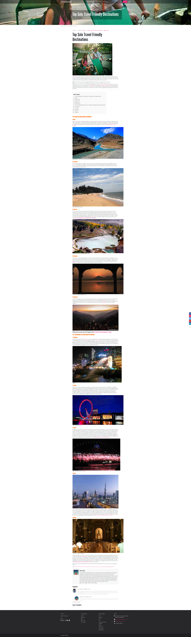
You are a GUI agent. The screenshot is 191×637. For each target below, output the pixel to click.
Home (87, 1)
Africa (100, 615)
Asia (99, 620)
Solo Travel (74, 76)
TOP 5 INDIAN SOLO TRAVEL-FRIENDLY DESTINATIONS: (88, 96)
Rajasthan (112, 566)
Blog (103, 1)
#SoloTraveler (89, 566)
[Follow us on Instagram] (190, 316)
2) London (77, 108)
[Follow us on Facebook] (190, 313)
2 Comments (107, 30)
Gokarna (74, 164)
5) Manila (76, 112)
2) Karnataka (77, 99)
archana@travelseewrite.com (121, 619)
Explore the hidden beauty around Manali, (82, 217)
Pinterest (89, 582)
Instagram (95, 582)
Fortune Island (83, 561)
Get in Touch (83, 620)
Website (81, 582)
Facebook (86, 582)
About (106, 1)
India (92, 30)
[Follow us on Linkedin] (190, 323)
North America (101, 629)
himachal (102, 566)
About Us (82, 615)
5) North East (77, 103)
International (95, 30)
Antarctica (100, 617)
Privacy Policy (83, 622)
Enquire (125, 1)
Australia (88, 30)
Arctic (100, 619)
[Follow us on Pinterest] (190, 321)
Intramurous (83, 556)
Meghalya (108, 566)
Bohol (79, 561)
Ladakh (105, 566)
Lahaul (95, 217)
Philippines (76, 561)
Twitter (83, 582)
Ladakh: (76, 98)
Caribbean (100, 623)
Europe (100, 625)
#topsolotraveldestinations (96, 566)
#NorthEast (80, 566)
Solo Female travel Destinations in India (102, 332)
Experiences (98, 1)
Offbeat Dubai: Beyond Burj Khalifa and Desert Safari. (103, 515)
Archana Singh (83, 30)
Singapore (86, 339)
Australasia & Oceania (102, 622)
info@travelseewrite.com (120, 621)
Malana (91, 217)
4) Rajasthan (77, 102)
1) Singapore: (77, 106)
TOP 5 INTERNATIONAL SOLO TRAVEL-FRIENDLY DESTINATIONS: (90, 105)
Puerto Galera (88, 561)
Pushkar (74, 262)
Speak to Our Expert (64, 615)
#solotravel (84, 566)
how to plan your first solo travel (104, 85)
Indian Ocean (101, 626)
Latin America (101, 628)
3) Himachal (77, 100)
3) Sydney (77, 109)
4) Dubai (76, 111)
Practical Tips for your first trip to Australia (101, 437)
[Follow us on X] (190, 318)
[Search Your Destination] (129, 2)
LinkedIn (92, 582)
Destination (92, 1)
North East (104, 302)
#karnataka (76, 566)
